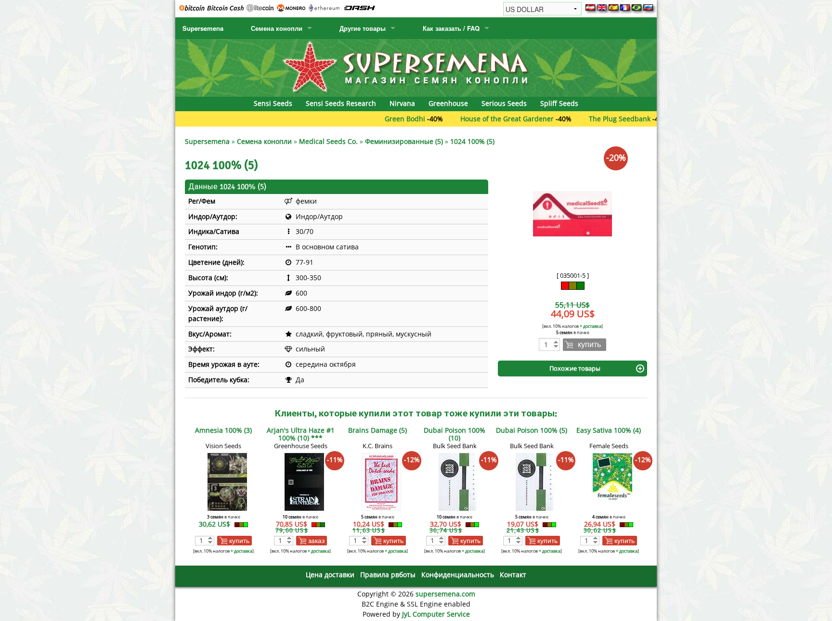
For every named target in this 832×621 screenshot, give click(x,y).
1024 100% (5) (472, 141)
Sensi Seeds (273, 103)
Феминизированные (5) (404, 141)
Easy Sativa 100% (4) (608, 430)
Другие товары (362, 28)
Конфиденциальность (457, 574)
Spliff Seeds (559, 103)
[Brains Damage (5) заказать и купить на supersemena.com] (381, 481)
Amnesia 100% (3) (223, 430)
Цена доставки (330, 574)
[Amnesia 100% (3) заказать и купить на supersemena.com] (227, 481)
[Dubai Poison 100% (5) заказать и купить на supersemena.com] (535, 481)
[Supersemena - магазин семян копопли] (416, 67)
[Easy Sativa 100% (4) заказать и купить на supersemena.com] (612, 481)
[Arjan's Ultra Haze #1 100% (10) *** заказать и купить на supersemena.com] (304, 481)
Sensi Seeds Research (341, 103)
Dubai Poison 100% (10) (454, 434)
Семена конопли (276, 28)
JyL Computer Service (436, 614)
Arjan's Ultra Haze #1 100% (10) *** (301, 434)
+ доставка (590, 326)
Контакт (513, 574)
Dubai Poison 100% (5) (531, 430)
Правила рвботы (388, 574)
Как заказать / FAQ (451, 28)
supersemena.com (445, 593)
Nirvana (402, 103)
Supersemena (202, 28)
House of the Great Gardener (484, 118)
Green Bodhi (382, 118)
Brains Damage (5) (377, 430)
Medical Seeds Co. (328, 141)
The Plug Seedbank (597, 118)
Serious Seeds (504, 103)
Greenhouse (448, 103)
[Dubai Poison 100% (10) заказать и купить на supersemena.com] (458, 481)
